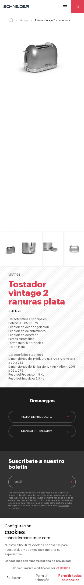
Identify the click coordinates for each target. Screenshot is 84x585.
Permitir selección (42, 578)
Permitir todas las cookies (70, 578)
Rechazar (14, 578)
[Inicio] (10, 19)
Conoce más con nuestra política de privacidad (38, 561)
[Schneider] (17, 6)
